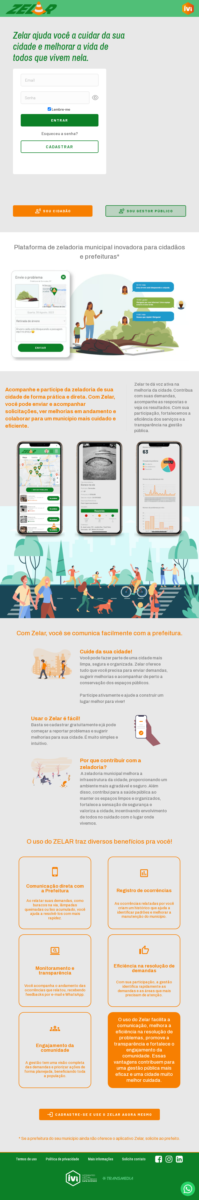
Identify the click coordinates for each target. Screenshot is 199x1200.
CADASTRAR (59, 146)
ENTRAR (59, 120)
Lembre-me (61, 109)
